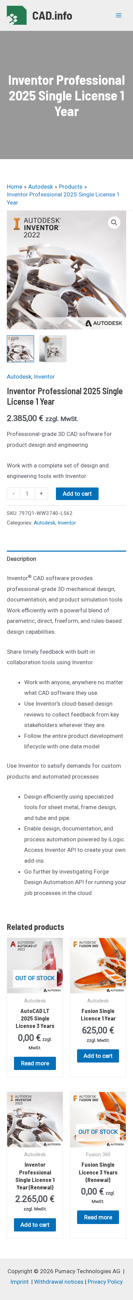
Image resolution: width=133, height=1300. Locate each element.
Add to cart (77, 493)
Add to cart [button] (98, 1055)
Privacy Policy (105, 1281)
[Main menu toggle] (118, 15)
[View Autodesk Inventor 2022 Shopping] (52, 348)
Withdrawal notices (59, 1281)
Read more (35, 1063)
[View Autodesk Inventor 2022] (20, 348)
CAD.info (52, 15)
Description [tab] (21, 558)
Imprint (19, 1281)
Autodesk (19, 376)
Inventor (44, 376)
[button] (114, 222)
